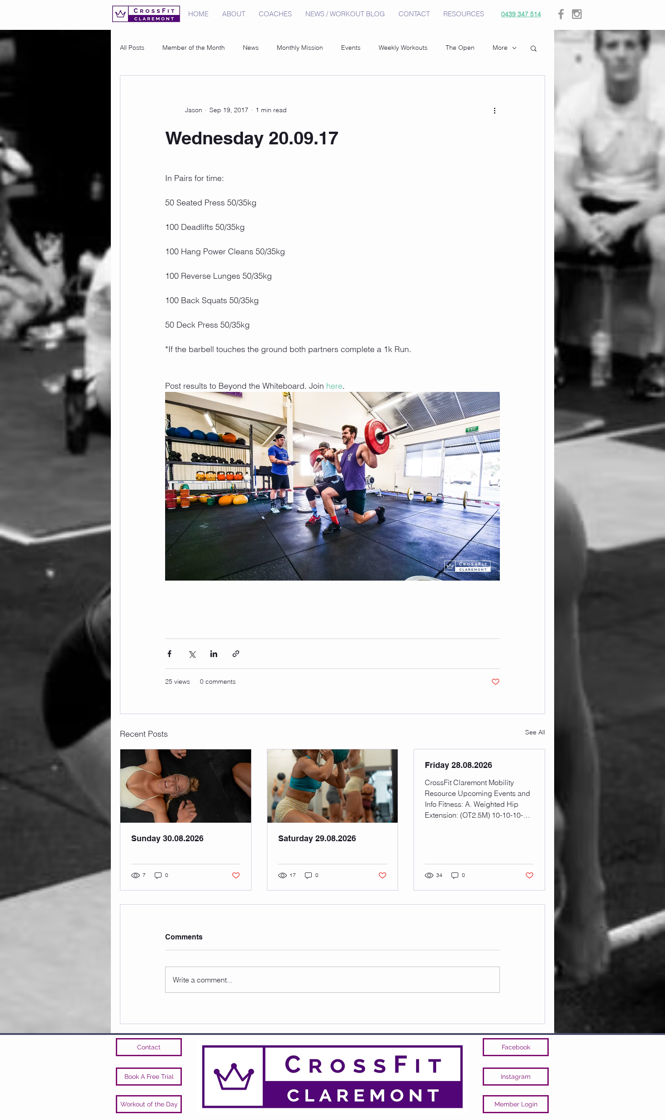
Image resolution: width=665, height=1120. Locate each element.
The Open (460, 47)
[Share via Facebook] (169, 653)
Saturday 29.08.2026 (317, 838)
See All (535, 732)
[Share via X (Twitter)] (191, 653)
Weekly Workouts (403, 47)
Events (351, 47)
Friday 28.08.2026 (458, 765)
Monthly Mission (300, 47)
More (500, 47)
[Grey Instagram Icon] (577, 14)
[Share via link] (236, 653)
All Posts (132, 47)
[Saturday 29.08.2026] (332, 786)
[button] (533, 48)
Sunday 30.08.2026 (167, 838)
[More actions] (494, 110)
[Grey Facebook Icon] (561, 14)
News (251, 47)
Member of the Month (193, 47)
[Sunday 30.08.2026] (185, 786)
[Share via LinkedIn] (213, 653)
